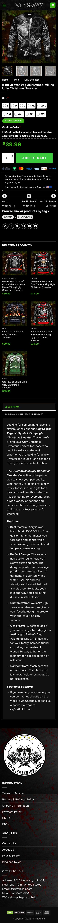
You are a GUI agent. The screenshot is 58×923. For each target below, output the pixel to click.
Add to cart (34, 158)
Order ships (29, 206)
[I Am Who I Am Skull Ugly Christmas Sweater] (15, 313)
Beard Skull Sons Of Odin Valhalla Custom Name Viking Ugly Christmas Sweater (13, 286)
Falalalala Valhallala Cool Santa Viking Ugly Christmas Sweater (42, 284)
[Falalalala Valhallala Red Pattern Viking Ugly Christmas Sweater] (43, 313)
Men (16, 79)
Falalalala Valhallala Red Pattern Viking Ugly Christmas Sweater (41, 336)
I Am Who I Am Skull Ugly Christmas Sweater (12, 334)
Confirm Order (11, 127)
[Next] (51, 37)
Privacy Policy (11, 855)
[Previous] (7, 37)
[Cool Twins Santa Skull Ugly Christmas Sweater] (15, 363)
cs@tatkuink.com (21, 709)
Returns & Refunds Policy (18, 799)
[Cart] (52, 5)
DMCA (6, 818)
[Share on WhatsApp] (5, 226)
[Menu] (4, 5)
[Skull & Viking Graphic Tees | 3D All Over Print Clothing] (29, 5)
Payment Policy (12, 811)
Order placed (8, 206)
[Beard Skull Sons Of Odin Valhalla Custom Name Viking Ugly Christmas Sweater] (15, 263)
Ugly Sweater (31, 79)
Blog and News (11, 862)
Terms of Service (12, 793)
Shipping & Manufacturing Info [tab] (24, 414)
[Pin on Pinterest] (29, 226)
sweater (8, 217)
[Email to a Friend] (23, 226)
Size (5, 98)
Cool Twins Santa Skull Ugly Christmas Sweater (14, 384)
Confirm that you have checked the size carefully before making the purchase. (27, 134)
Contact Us (9, 843)
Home (5, 79)
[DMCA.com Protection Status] (16, 912)
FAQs (5, 824)
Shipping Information (15, 805)
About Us (8, 849)
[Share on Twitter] (17, 226)
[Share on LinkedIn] (35, 226)
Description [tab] (12, 407)
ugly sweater (25, 217)
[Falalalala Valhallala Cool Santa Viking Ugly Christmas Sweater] (43, 263)
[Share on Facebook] (11, 226)
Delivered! (51, 206)
